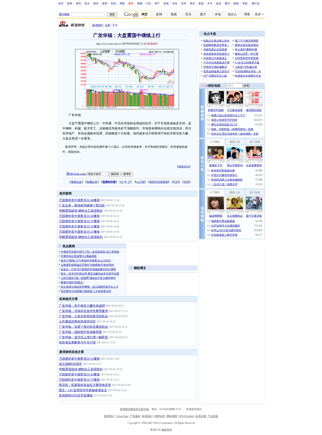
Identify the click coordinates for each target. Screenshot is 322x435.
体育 (78, 3)
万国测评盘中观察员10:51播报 (79, 358)
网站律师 (172, 416)
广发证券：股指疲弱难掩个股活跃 (82, 205)
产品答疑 (213, 416)
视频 (139, 3)
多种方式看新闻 (159, 181)
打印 (176, 181)
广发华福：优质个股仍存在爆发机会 (83, 326)
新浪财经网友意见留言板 (134, 409)
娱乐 (87, 3)
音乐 (188, 14)
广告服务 (135, 416)
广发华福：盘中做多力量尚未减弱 (82, 305)
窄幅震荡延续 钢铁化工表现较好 (81, 210)
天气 (209, 3)
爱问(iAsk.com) (76, 173)
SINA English (186, 416)
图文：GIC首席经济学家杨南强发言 (83, 390)
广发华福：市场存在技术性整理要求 (83, 311)
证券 (107, 25)
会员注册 (200, 416)
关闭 (186, 181)
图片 (203, 14)
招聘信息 (159, 416)
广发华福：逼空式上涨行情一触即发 (83, 337)
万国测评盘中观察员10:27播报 (79, 231)
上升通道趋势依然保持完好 (77, 321)
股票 (104, 3)
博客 (122, 3)
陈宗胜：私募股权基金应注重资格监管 (85, 385)
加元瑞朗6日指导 (70, 364)
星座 (201, 3)
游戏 (166, 3)
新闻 (69, 3)
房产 (157, 3)
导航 (245, 3)
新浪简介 (109, 416)
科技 (113, 3)
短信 (218, 3)
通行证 (256, 3)
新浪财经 (97, 25)
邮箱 (236, 3)
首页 (61, 3)
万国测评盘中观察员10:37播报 (79, 221)
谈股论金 (76, 181)
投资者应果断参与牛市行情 (77, 342)
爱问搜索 (64, 14)
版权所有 (166, 429)
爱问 (227, 3)
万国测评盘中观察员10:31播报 (79, 226)
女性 (174, 3)
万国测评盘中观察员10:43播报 (79, 216)
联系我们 (147, 416)
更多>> (259, 14)
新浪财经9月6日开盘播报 (76, 395)
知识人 (232, 14)
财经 (96, 3)
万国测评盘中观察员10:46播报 (79, 200)
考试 (192, 3)
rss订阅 (140, 181)
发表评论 (184, 166)
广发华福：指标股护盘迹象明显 (80, 332)
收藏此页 (92, 181)
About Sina (122, 416)
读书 (183, 3)
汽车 (148, 3)
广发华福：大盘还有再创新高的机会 (83, 316)
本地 (218, 14)
